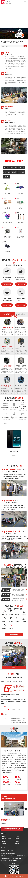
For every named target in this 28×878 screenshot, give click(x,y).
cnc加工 (10, 42)
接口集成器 (8, 208)
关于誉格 (17, 836)
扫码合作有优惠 (14, 634)
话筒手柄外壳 (20, 222)
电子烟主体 (20, 193)
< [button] (1, 657)
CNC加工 (21, 172)
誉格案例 (4, 841)
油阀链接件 (8, 251)
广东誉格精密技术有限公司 (7, 858)
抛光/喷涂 (15, 42)
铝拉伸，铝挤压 (6, 172)
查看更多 (5, 707)
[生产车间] (14, 809)
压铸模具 (5, 42)
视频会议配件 (7, 237)
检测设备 (17, 841)
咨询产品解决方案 (7, 284)
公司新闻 (3, 681)
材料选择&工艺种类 (6, 838)
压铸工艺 (15, 681)
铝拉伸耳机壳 (20, 237)
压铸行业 (9, 681)
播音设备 (7, 193)
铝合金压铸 (16, 41)
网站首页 (4, 836)
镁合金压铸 (21, 167)
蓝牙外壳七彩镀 (7, 222)
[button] (8, 709)
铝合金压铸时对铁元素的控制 (10, 694)
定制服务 (17, 838)
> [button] (26, 657)
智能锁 (20, 208)
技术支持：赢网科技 (12, 860)
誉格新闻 (4, 843)
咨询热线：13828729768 (15, 876)
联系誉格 (17, 843)
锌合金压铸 (9, 41)
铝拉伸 (21, 41)
